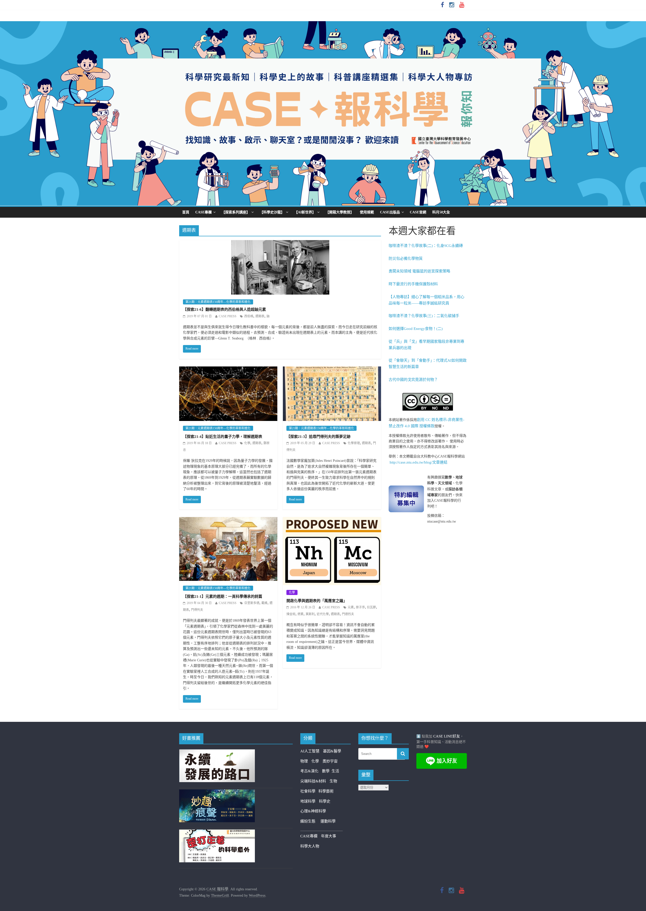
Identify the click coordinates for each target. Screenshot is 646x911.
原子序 (360, 607)
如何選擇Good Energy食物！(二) (416, 329)
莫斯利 (310, 614)
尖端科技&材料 (313, 781)
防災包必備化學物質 (406, 259)
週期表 (259, 316)
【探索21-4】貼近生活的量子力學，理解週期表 (222, 437)
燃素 (301, 614)
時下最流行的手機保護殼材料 (413, 284)
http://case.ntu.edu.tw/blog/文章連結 (418, 462)
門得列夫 (197, 610)
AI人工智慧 (309, 751)
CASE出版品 (390, 212)
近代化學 (323, 614)
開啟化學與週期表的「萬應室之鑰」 (316, 601)
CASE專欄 (203, 212)
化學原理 (354, 443)
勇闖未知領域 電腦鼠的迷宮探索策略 (419, 271)
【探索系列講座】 (236, 212)
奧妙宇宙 (330, 761)
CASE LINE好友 (446, 736)
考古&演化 (309, 771)
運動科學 (328, 821)
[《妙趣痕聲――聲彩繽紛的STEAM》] (217, 792)
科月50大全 (441, 212)
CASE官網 (418, 212)
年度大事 (328, 836)
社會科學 (309, 791)
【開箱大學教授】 (340, 212)
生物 (333, 781)
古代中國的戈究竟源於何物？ (413, 380)
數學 (327, 771)
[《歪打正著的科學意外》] (217, 833)
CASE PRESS (227, 316)
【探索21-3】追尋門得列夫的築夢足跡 (318, 437)
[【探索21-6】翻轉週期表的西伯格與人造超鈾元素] (280, 243)
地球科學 (307, 801)
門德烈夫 (348, 614)
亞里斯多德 (251, 603)
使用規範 (367, 212)
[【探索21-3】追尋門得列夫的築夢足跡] (332, 370)
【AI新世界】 (305, 212)
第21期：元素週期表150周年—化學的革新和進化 (218, 302)
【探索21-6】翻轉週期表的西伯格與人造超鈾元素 (224, 309)
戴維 (264, 603)
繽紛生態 (310, 821)
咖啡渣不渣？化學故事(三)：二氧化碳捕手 (424, 316)
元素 (351, 607)
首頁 (185, 212)
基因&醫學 (332, 751)
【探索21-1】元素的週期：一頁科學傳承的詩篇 (222, 596)
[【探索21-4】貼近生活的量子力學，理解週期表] (228, 370)
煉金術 (290, 614)
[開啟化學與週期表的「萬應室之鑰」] (332, 520)
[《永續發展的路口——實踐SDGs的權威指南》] (217, 752)
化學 (247, 443)
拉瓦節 (371, 607)
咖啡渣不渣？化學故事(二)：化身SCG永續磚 (426, 246)
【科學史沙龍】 (272, 212)
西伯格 (248, 316)
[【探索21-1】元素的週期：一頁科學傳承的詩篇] (228, 520)
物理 (304, 761)
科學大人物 (309, 846)
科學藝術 (326, 791)
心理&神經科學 (313, 811)
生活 (335, 771)
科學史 (324, 801)
